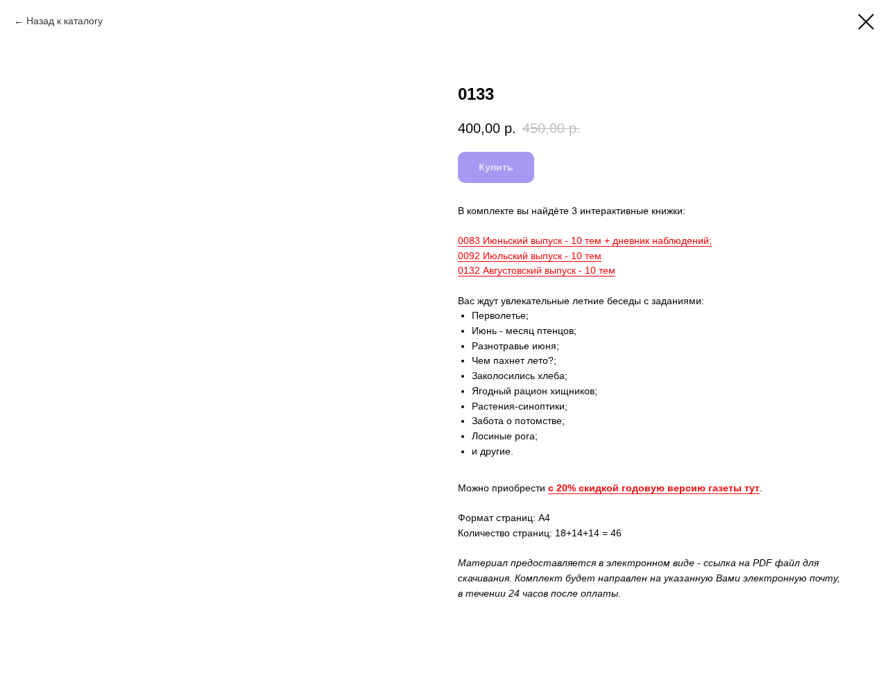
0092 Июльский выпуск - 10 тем (529, 255)
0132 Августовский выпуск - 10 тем (536, 270)
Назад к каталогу (64, 20)
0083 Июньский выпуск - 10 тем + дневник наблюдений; (585, 240)
